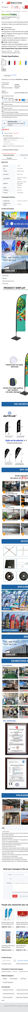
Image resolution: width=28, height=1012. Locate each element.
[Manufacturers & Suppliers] (14, 2)
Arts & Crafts (8, 11)
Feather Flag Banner (8, 997)
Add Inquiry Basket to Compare (10, 149)
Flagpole (5, 978)
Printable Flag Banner (8, 982)
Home (3, 11)
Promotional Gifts (16, 11)
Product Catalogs (23, 960)
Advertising (23, 978)
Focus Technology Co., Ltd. (19, 1005)
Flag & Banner (25, 11)
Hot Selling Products (6, 964)
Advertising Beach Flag (8, 993)
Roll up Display (13, 978)
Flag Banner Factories (8, 990)
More (3, 1000)
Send (15, 896)
